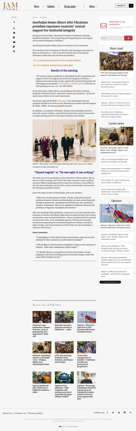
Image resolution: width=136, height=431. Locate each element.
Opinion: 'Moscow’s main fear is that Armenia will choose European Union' (86, 328)
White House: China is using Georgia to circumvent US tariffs (116, 95)
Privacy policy (35, 413)
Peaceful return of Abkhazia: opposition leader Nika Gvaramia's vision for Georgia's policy (114, 114)
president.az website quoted (72, 83)
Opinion (51, 6)
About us (7, 413)
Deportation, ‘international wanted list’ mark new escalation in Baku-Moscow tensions (115, 84)
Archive (36, 17)
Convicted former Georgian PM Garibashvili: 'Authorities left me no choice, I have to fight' (115, 191)
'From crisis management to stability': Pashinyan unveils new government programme (86, 361)
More (92, 6)
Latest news (116, 123)
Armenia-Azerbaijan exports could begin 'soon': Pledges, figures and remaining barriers (42, 359)
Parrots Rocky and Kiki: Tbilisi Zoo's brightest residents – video (42, 389)
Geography (70, 6)
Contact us (20, 413)
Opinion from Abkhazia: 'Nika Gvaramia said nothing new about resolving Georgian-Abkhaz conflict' (64, 391)
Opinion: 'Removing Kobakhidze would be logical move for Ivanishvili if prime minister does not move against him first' (86, 392)
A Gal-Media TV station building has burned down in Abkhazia (115, 181)
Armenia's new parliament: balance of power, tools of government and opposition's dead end (41, 330)
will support (62, 101)
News (36, 6)
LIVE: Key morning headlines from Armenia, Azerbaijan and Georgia (64, 358)
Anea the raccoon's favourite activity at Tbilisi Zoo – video (63, 327)
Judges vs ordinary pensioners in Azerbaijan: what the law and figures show (115, 274)
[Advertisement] (64, 280)
